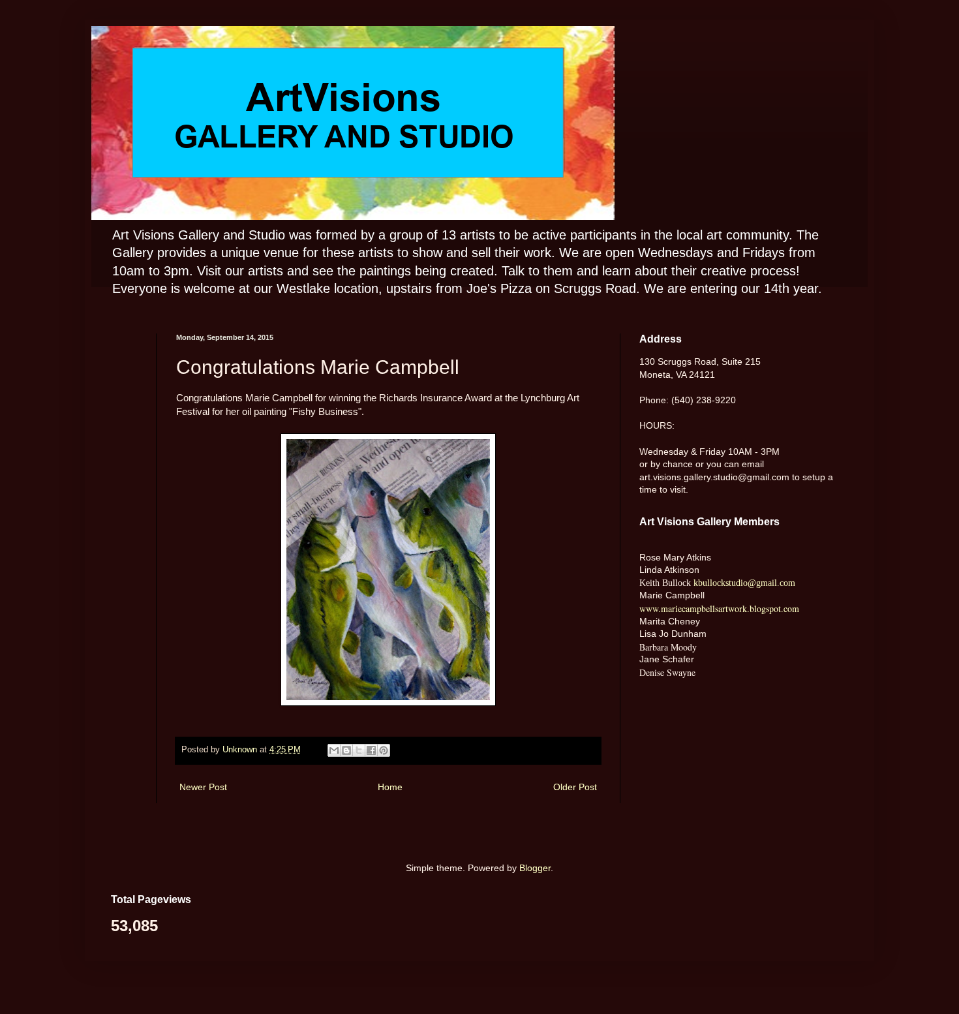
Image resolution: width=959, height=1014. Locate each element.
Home (390, 787)
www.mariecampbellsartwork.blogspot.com (719, 608)
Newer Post (203, 787)
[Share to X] (358, 750)
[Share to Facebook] (371, 750)
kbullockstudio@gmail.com (743, 583)
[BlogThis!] (346, 750)
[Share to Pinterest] (383, 750)
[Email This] (334, 750)
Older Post (575, 787)
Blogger (535, 868)
